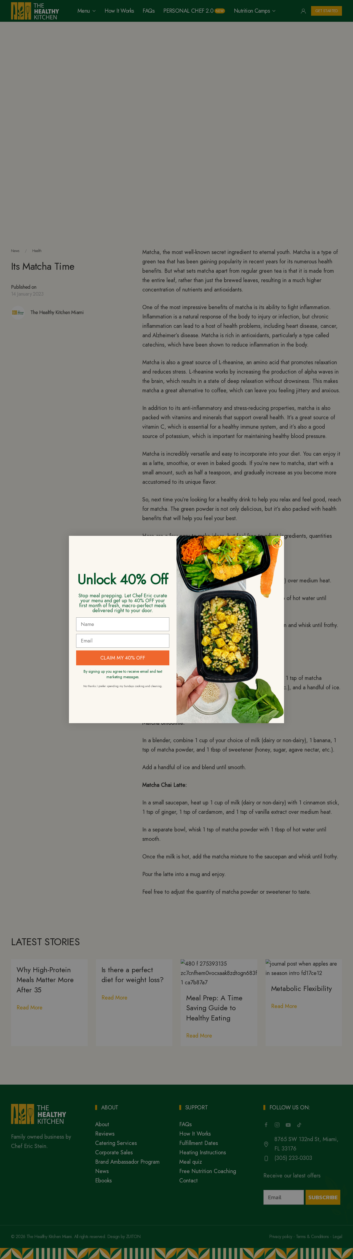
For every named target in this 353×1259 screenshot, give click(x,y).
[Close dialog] (277, 543)
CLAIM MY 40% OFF (122, 657)
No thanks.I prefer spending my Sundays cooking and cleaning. (122, 686)
